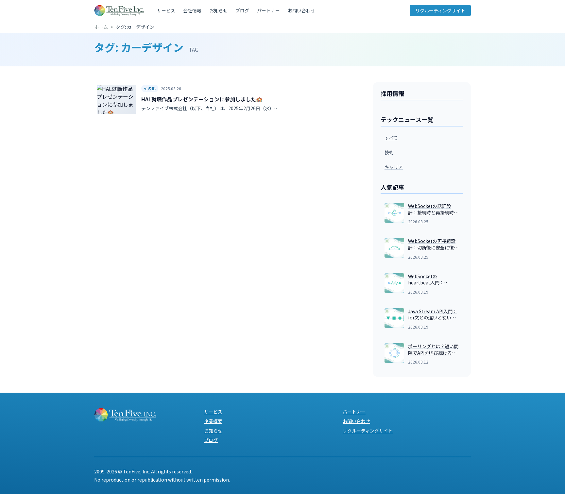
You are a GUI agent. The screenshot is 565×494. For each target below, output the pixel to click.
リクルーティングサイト (440, 10)
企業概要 (213, 421)
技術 (389, 152)
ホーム (101, 27)
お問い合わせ (301, 10)
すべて (391, 137)
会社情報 (192, 10)
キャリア (394, 167)
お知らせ (218, 10)
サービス (166, 10)
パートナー (268, 10)
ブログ (242, 10)
